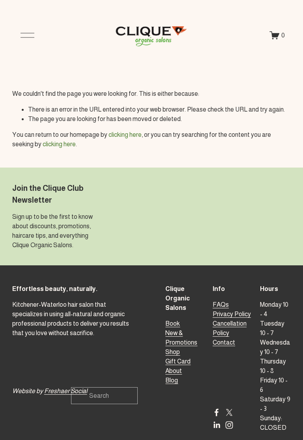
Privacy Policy (232, 314)
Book (172, 323)
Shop (172, 352)
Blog (171, 380)
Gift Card (178, 361)
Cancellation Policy (230, 328)
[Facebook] (217, 412)
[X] (229, 412)
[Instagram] (229, 425)
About (173, 370)
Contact (224, 342)
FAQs (221, 304)
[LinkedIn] (217, 425)
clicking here (125, 134)
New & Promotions (181, 338)
